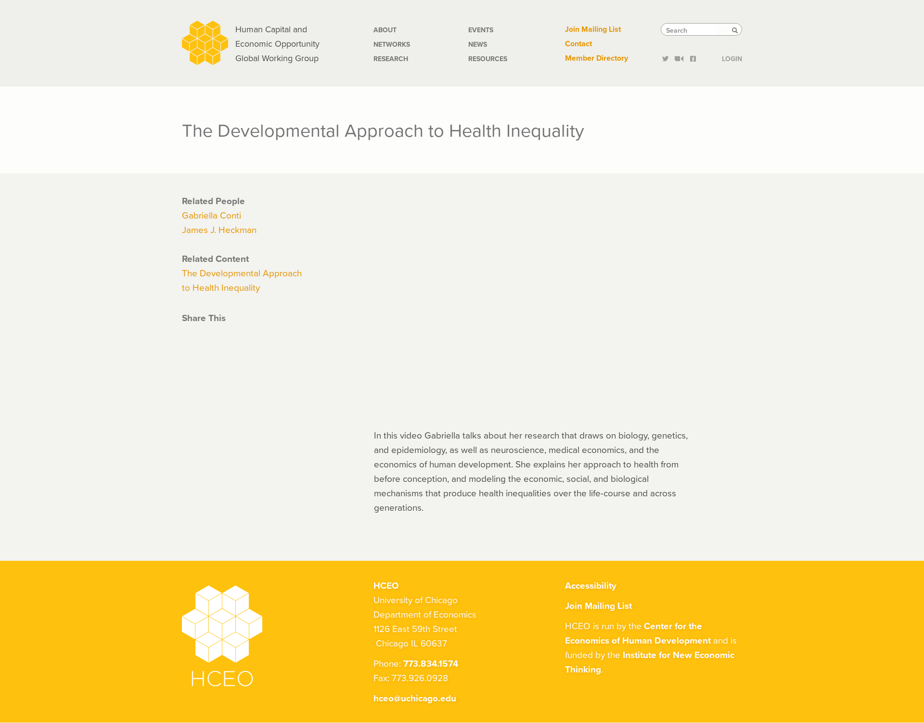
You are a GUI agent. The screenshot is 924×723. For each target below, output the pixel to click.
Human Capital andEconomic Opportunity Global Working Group (277, 43)
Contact (578, 43)
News (477, 44)
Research (390, 59)
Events (480, 30)
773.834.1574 (430, 663)
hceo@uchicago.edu (414, 698)
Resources (487, 59)
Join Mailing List (593, 29)
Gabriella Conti (211, 214)
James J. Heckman (219, 229)
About (385, 30)
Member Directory (596, 58)
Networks (391, 44)
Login (732, 58)
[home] (205, 41)
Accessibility (590, 585)
